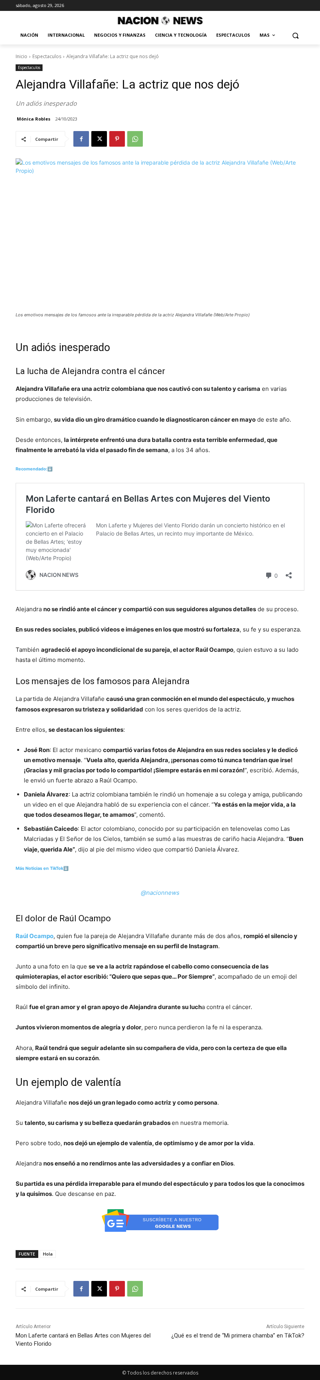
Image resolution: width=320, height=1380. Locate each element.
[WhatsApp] (135, 139)
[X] (99, 139)
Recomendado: (31, 469)
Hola (48, 1254)
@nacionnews (160, 892)
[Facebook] (81, 139)
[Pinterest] (117, 139)
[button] (295, 35)
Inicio (21, 56)
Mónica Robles (33, 119)
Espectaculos (46, 56)
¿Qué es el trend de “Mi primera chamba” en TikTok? (237, 1335)
